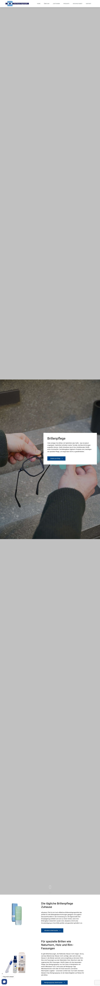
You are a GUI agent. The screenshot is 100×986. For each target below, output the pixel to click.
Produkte (66, 3)
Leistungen (56, 3)
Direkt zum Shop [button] (55, 458)
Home (38, 3)
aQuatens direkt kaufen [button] (51, 930)
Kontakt (88, 3)
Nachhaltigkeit (77, 3)
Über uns (46, 3)
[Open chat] (4, 981)
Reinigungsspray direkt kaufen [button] (53, 982)
